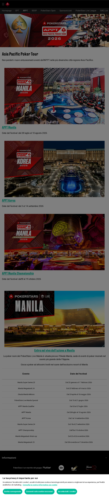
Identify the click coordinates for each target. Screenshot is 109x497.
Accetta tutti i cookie (67, 491)
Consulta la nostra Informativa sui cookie (40, 485)
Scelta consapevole (12, 491)
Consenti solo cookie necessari (39, 491)
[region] (54, 485)
